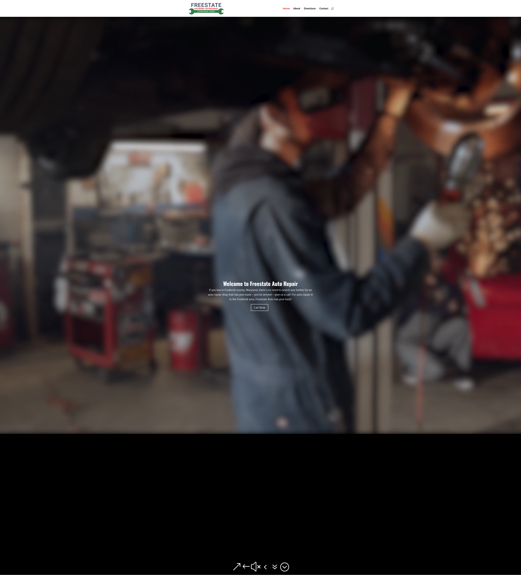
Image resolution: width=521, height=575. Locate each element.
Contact (323, 8)
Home (286, 8)
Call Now (259, 307)
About (296, 8)
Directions (310, 8)
